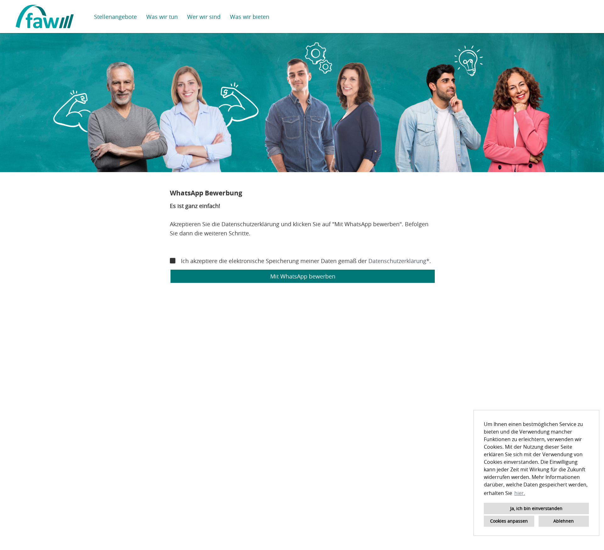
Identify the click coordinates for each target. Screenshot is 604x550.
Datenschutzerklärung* (398, 261)
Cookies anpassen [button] (509, 521)
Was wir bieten (249, 16)
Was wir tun (162, 16)
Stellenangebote (115, 16)
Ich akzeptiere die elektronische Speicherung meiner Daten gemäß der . (306, 261)
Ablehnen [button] (563, 521)
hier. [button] (519, 493)
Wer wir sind (204, 16)
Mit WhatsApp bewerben (302, 276)
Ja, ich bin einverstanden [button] (536, 508)
